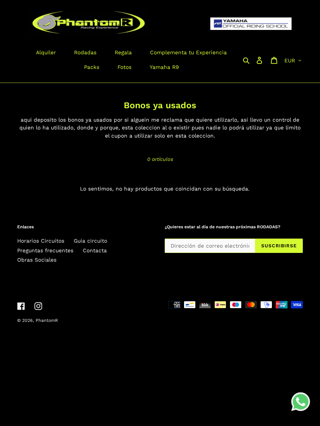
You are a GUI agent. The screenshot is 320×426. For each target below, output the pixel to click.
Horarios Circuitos (40, 241)
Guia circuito (90, 241)
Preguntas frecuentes (45, 250)
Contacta (95, 250)
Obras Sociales (37, 260)
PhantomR (47, 320)
